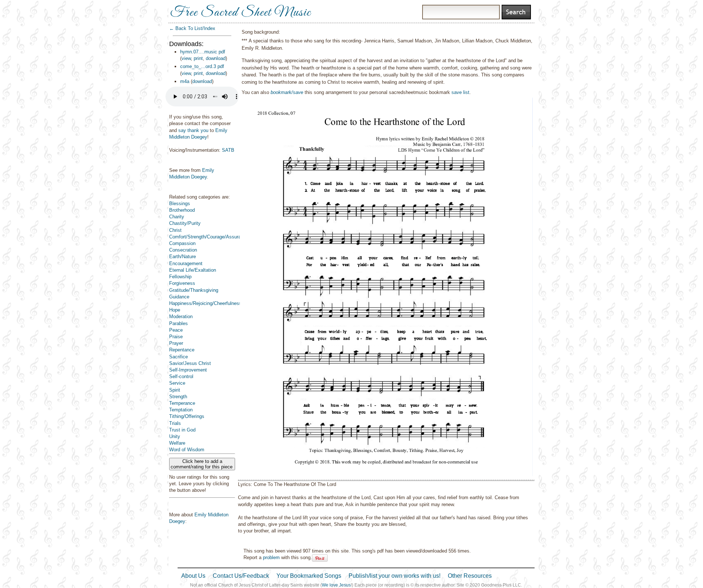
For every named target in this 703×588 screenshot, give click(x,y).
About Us (193, 576)
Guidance (179, 296)
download (216, 58)
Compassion (182, 243)
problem (271, 557)
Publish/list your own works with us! (394, 576)
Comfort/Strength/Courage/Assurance (209, 237)
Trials (175, 423)
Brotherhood (182, 210)
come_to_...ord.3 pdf (202, 66)
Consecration (183, 250)
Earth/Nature (182, 256)
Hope (174, 310)
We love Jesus (336, 585)
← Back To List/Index (192, 28)
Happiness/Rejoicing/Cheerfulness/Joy (210, 303)
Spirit (174, 390)
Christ (175, 230)
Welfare (177, 443)
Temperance (182, 403)
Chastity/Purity (185, 223)
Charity (176, 216)
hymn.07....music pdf (202, 51)
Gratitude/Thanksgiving (193, 290)
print (198, 58)
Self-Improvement (188, 370)
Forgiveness (182, 283)
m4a (184, 81)
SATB (228, 150)
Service (177, 383)
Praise (176, 336)
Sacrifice (178, 356)
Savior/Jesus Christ (190, 363)
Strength (178, 396)
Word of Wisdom (186, 449)
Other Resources (470, 576)
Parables (178, 323)
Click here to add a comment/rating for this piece (202, 464)
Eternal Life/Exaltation (192, 270)
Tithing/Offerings (186, 416)
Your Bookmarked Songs (308, 576)
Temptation (181, 409)
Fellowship (180, 276)
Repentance (181, 350)
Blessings (179, 203)
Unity (174, 436)
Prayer (176, 343)
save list (460, 92)
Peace (176, 330)
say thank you (193, 130)
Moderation (181, 316)
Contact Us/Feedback (241, 576)
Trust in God (182, 430)
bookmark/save (287, 92)
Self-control (181, 376)
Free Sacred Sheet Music (240, 12)
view (186, 58)
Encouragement (185, 263)
